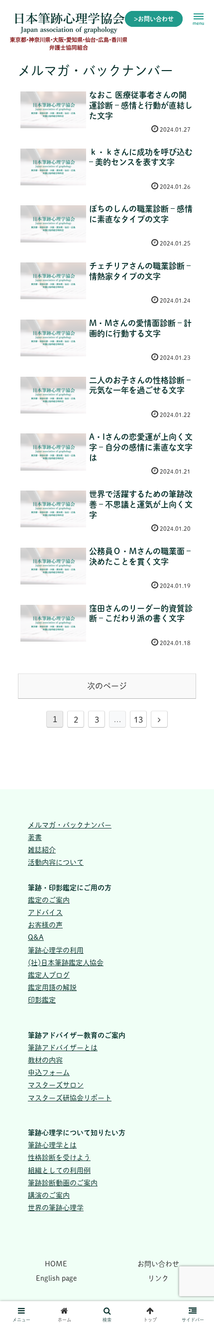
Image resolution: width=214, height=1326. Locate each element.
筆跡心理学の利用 (56, 950)
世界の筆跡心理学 (56, 1207)
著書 (35, 837)
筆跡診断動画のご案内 (63, 1182)
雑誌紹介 (42, 849)
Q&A (36, 937)
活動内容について (56, 862)
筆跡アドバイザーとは (63, 1047)
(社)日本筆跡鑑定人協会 (66, 962)
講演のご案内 (49, 1195)
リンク (158, 1278)
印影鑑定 (42, 999)
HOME (56, 1263)
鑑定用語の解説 (52, 987)
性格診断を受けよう (59, 1157)
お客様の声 (45, 924)
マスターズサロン (56, 1084)
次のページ (107, 686)
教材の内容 (45, 1060)
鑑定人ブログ (49, 975)
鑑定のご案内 (49, 900)
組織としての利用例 (59, 1170)
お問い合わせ (158, 1263)
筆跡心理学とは (52, 1145)
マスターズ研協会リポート (69, 1097)
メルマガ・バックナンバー (69, 825)
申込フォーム (49, 1072)
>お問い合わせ (154, 19)
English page (56, 1278)
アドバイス (45, 912)
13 (138, 720)
